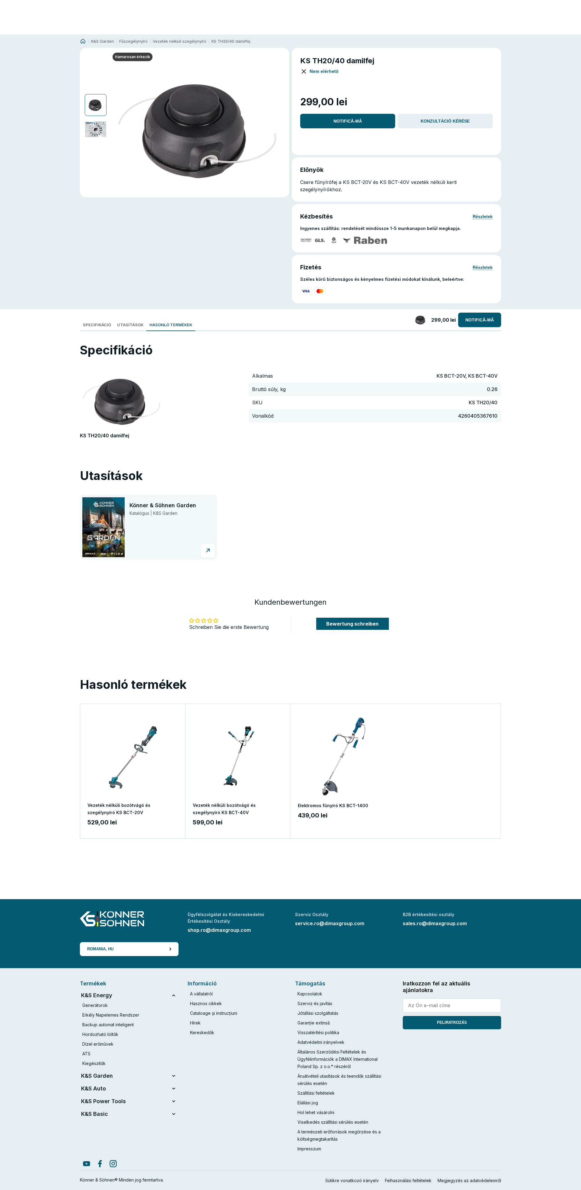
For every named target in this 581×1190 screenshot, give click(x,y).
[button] (198, 129)
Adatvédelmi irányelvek (320, 1042)
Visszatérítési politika (318, 1032)
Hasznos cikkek (206, 1003)
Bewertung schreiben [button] (352, 624)
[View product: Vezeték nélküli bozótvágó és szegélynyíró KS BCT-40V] (238, 756)
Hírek (195, 1022)
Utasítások (130, 324)
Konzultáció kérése (445, 121)
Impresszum (309, 1148)
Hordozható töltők (100, 1034)
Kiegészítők (94, 1063)
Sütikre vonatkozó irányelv (352, 1180)
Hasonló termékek (170, 324)
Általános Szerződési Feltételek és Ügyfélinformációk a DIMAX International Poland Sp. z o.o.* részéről (337, 1059)
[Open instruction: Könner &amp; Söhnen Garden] (103, 527)
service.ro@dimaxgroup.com (329, 923)
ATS (86, 1053)
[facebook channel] (100, 1163)
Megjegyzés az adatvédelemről (469, 1180)
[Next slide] (278, 129)
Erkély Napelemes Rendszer (110, 1014)
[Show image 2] (96, 129)
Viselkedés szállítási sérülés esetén (332, 1122)
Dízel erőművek (97, 1044)
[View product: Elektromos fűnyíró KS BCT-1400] (343, 756)
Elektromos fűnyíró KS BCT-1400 (333, 805)
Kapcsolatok (309, 993)
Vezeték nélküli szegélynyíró (179, 41)
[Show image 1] (96, 105)
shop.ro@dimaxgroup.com (219, 930)
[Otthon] (83, 41)
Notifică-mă (347, 121)
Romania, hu (100, 949)
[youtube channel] (86, 1163)
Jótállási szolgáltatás (317, 1013)
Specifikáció (97, 324)
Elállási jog (307, 1102)
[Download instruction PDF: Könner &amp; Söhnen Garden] (208, 550)
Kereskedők (202, 1032)
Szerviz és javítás (314, 1003)
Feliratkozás (452, 1022)
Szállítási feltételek (316, 1093)
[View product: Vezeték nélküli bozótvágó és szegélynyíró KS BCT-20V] (132, 756)
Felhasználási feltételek (408, 1180)
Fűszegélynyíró (133, 41)
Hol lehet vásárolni (315, 1112)
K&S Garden (102, 41)
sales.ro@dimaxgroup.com (435, 923)
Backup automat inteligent (108, 1024)
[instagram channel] (113, 1163)
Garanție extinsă (313, 1022)
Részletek (483, 216)
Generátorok (95, 1005)
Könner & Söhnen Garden (163, 505)
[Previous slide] (119, 129)
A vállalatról (201, 993)
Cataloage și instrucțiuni (213, 1013)
